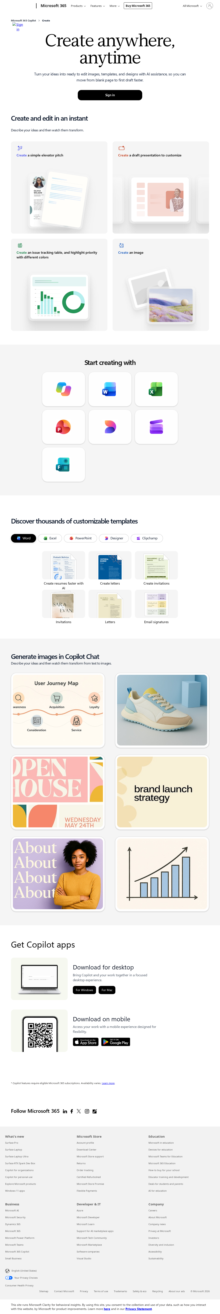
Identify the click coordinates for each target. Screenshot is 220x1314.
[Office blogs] (95, 1111)
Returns (81, 1163)
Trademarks (120, 1291)
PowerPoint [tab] (83, 538)
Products (76, 6)
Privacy (84, 1291)
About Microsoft (157, 1217)
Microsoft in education (161, 1142)
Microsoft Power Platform (19, 1237)
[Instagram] (87, 1111)
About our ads (177, 1291)
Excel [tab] (53, 538)
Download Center (86, 1149)
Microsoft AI (12, 1210)
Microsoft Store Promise (90, 1183)
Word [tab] (27, 538)
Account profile (85, 1142)
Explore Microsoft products (20, 1183)
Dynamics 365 (12, 1224)
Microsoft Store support (90, 1156)
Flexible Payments (87, 1190)
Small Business (13, 1258)
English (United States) (24, 1270)
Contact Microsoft (64, 1291)
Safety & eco (140, 1291)
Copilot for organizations (19, 1170)
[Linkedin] (65, 1111)
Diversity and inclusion (161, 1244)
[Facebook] (71, 1111)
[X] (78, 1111)
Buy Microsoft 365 (138, 6)
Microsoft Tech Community (92, 1237)
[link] (59, 187)
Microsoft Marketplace (89, 1244)
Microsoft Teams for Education (165, 1156)
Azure (80, 1210)
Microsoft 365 (12, 1231)
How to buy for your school (164, 1170)
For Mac (107, 990)
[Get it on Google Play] (115, 1042)
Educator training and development (168, 1177)
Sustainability (155, 1258)
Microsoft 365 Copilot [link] (23, 20)
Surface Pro (11, 1142)
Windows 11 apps (15, 1190)
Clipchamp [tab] (149, 538)
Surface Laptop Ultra (16, 1156)
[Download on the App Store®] (86, 1042)
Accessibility (155, 1251)
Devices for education (160, 1149)
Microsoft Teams (14, 1244)
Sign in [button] (110, 95)
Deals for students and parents (165, 1183)
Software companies (88, 1251)
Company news (157, 1224)
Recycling (157, 1291)
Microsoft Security (15, 1217)
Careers (152, 1210)
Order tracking (85, 1170)
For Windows (84, 990)
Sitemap (43, 1291)
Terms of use (101, 1291)
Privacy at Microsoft (159, 1231)
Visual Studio (84, 1258)
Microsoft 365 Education (162, 1163)
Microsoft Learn (86, 1224)
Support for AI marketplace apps (95, 1231)
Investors (153, 1237)
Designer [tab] (116, 538)
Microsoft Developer (88, 1217)
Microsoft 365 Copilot (17, 1251)
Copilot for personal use (18, 1177)
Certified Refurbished (89, 1177)
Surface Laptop (13, 1149)
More (113, 6)
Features (96, 6)
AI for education (157, 1190)
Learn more (108, 1083)
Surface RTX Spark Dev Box (20, 1163)
